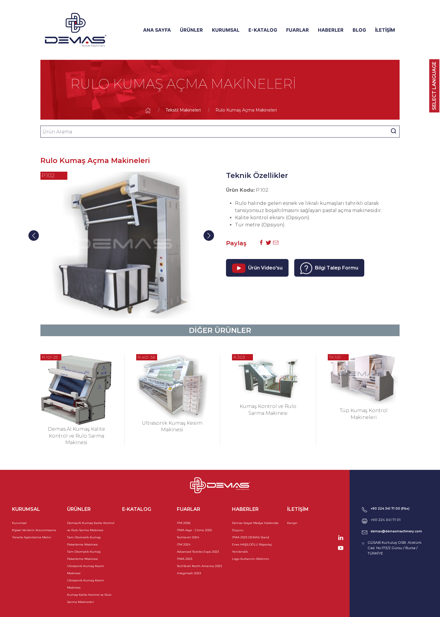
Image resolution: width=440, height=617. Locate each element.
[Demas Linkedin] (341, 537)
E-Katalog (262, 30)
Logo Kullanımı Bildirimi (250, 559)
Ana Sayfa (157, 30)
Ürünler (191, 30)
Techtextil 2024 (188, 537)
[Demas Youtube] (341, 547)
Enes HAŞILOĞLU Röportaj (252, 544)
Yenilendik (240, 552)
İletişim (385, 30)
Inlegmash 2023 (189, 573)
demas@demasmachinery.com (396, 531)
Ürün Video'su (265, 268)
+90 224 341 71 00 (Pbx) (390, 509)
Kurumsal (225, 30)
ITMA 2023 (184, 559)
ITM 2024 (183, 544)
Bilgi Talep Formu (336, 268)
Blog (359, 30)
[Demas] (75, 30)
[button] (209, 235)
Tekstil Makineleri (183, 110)
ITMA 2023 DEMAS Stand (250, 537)
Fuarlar (297, 30)
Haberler (331, 30)
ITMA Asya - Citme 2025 (194, 530)
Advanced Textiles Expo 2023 (198, 552)
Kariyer (292, 523)
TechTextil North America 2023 (199, 566)
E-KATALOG (136, 509)
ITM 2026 (183, 523)
